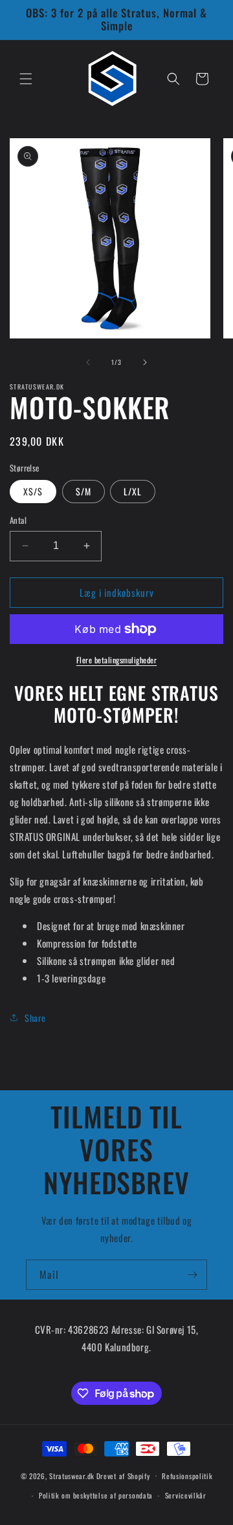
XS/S (33, 491)
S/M (83, 491)
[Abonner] (192, 1275)
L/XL (133, 491)
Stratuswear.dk (71, 1475)
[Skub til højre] (145, 362)
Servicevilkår (185, 1495)
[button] (26, 79)
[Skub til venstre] (88, 362)
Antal (18, 520)
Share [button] (35, 1017)
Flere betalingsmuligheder (116, 659)
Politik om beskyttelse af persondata (96, 1495)
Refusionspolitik (187, 1476)
